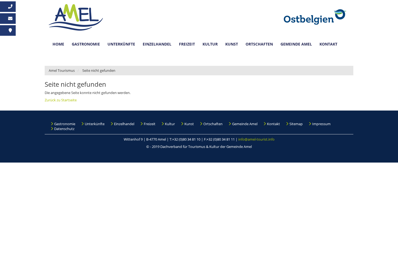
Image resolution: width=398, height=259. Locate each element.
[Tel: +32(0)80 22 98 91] (8, 6)
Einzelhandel (157, 44)
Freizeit (187, 44)
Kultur (210, 44)
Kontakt (328, 44)
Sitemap (296, 123)
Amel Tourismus (62, 70)
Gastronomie (86, 44)
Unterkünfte (121, 44)
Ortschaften (259, 44)
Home (58, 44)
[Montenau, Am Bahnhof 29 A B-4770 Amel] (8, 30)
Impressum (321, 123)
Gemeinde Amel (296, 44)
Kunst (231, 44)
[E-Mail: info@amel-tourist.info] (8, 18)
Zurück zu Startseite (61, 100)
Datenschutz (64, 128)
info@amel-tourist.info (256, 139)
